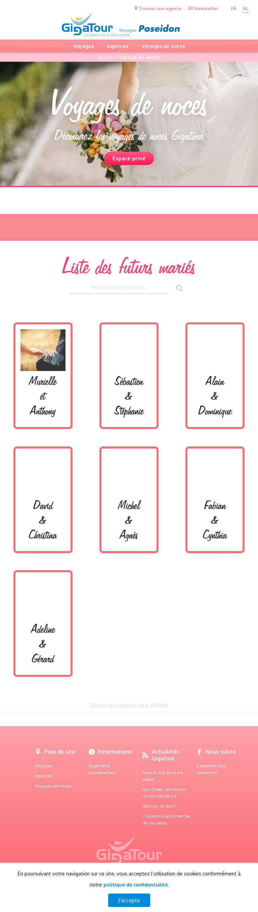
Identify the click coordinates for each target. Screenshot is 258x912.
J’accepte (129, 900)
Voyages (83, 46)
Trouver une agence (160, 8)
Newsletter (206, 8)
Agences (117, 46)
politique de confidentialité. (136, 885)
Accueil (106, 57)
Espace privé (129, 158)
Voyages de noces (163, 46)
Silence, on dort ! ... (161, 806)
